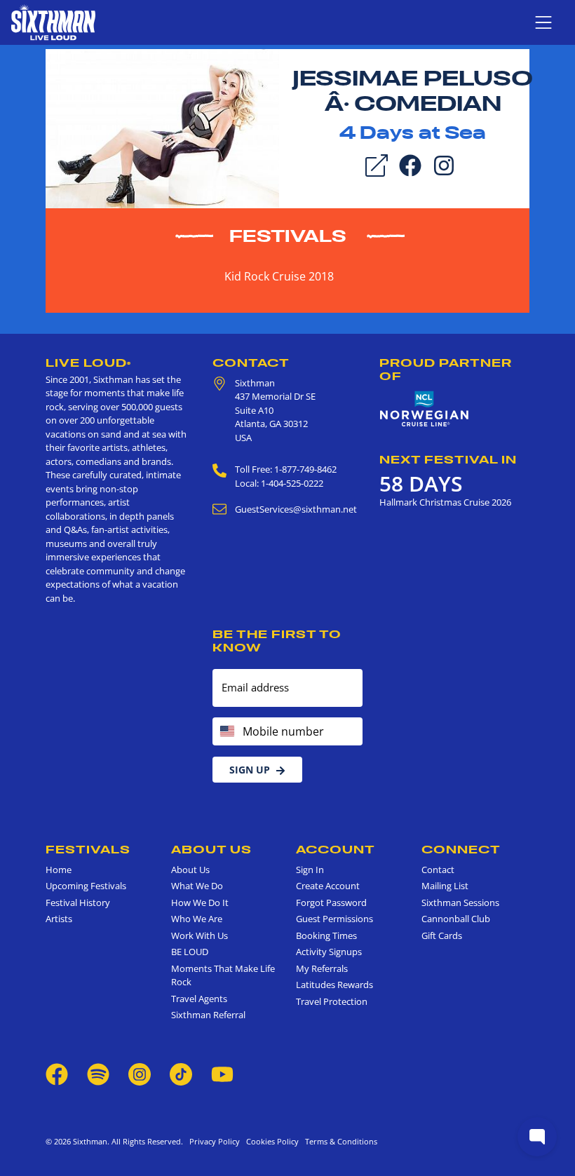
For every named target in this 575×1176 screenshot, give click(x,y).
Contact (251, 363)
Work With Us (199, 935)
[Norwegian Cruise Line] (424, 409)
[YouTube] (222, 1073)
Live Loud (88, 363)
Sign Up (249, 769)
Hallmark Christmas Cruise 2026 (445, 502)
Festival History (78, 902)
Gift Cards (441, 935)
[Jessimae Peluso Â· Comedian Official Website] (162, 127)
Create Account (328, 885)
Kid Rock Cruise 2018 (279, 276)
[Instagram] (444, 164)
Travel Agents (199, 998)
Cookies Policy (270, 1141)
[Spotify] (98, 1073)
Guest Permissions (334, 918)
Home (59, 869)
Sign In (310, 869)
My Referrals (322, 968)
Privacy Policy (214, 1141)
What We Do (197, 885)
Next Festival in (448, 459)
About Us (211, 849)
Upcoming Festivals (86, 885)
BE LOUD (189, 951)
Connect (461, 849)
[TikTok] (182, 1073)
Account (335, 849)
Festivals (287, 236)
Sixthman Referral (208, 1014)
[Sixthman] (53, 22)
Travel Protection (331, 1001)
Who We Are (196, 918)
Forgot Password (331, 902)
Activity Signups (329, 951)
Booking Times (326, 935)
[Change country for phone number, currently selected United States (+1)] (226, 731)
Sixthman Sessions (460, 902)
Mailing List (444, 885)
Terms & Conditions (339, 1141)
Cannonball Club (455, 918)
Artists (59, 918)
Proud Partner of (445, 369)
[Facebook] (410, 164)
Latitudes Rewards (334, 984)
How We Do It (200, 902)
